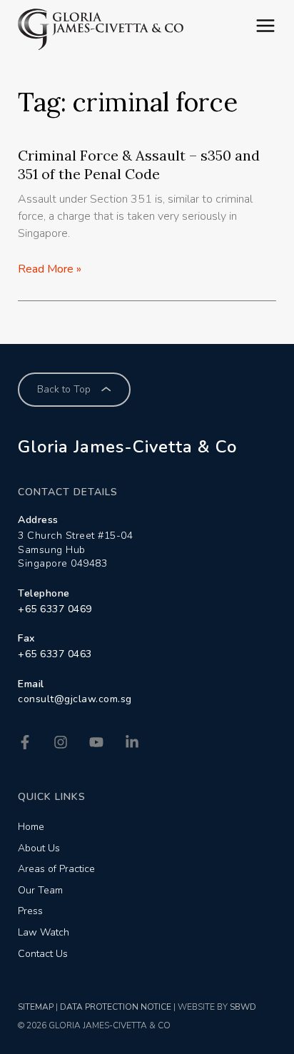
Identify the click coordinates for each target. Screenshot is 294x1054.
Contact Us (43, 954)
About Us (39, 848)
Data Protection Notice (115, 1007)
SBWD (243, 1007)
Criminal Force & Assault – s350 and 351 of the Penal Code (139, 164)
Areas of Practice (56, 869)
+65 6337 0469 (55, 609)
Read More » (49, 269)
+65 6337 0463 (55, 654)
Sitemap (36, 1007)
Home (31, 826)
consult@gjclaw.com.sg (75, 699)
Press (30, 911)
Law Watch (43, 932)
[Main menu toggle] (265, 25)
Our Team (40, 890)
